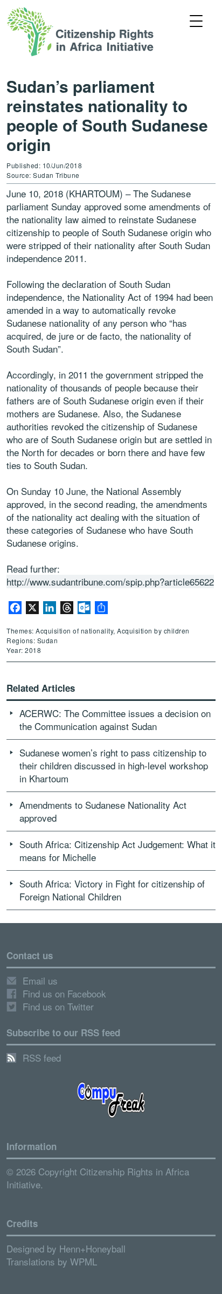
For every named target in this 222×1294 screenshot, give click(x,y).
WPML (83, 1261)
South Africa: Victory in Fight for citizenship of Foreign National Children (112, 890)
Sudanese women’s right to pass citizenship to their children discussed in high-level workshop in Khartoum (113, 765)
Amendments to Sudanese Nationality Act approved (102, 811)
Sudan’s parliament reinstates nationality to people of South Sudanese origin (107, 115)
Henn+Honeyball (92, 1248)
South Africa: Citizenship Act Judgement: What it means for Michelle (117, 850)
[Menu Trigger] (196, 20)
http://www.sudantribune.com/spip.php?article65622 (110, 581)
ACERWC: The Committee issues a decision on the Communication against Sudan (115, 719)
